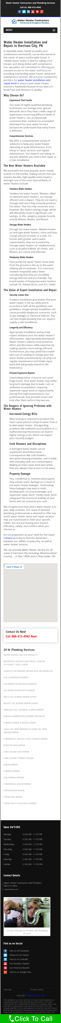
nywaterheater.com (11, 889)
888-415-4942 (34, 7)
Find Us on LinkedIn (18, 959)
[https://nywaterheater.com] (30, 23)
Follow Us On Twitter (19, 955)
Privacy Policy (36, 990)
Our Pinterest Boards (19, 968)
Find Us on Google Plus (20, 972)
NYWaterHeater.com (35, 996)
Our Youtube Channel (19, 964)
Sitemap (7, 990)
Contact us (10, 538)
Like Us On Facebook (19, 951)
